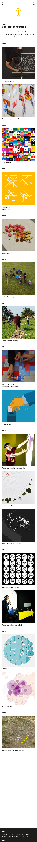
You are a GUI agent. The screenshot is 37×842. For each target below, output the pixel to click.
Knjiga (4, 37)
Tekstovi (20, 834)
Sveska (18, 836)
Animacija (10, 32)
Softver (19, 32)
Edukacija (28, 834)
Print (4, 32)
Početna (4, 834)
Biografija (25, 836)
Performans (6, 34)
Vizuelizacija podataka (20, 34)
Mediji (11, 836)
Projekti (12, 834)
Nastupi (4, 836)
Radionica (17, 37)
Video (10, 37)
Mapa (32, 34)
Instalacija (26, 32)
